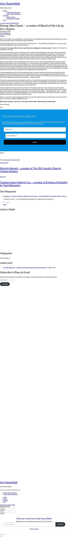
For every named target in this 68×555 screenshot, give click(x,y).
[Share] (2, 534)
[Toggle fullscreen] (3, 534)
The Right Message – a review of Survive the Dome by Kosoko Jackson (24, 267)
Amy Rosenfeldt (10, 3)
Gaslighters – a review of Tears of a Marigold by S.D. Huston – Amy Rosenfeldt (25, 196)
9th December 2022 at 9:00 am (58, 196)
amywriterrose (6, 33)
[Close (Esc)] (0, 534)
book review (7, 160)
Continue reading (34, 529)
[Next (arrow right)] (2, 536)
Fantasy (2, 36)
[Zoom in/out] (4, 534)
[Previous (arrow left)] (0, 536)
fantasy (13, 160)
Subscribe (5, 284)
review (18, 160)
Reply (5, 204)
